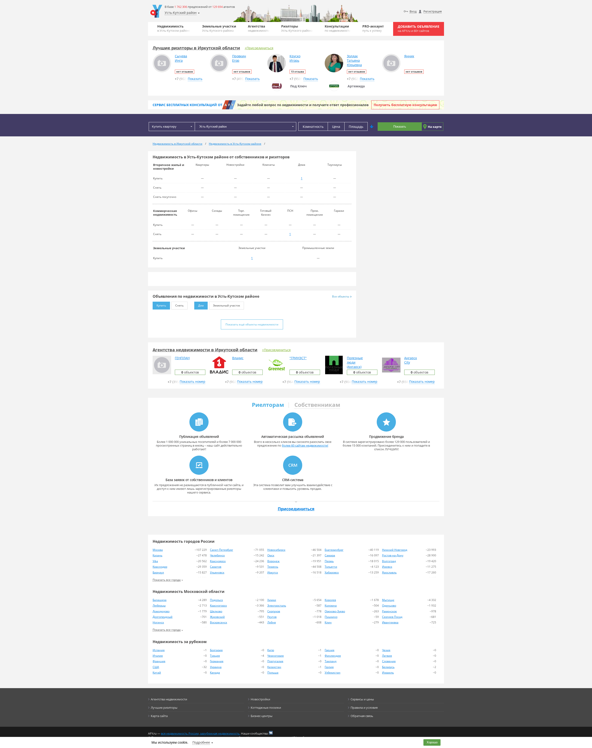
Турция (215, 656)
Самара (330, 555)
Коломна (331, 605)
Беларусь (388, 667)
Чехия (386, 650)
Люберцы (159, 605)
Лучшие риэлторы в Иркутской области (196, 48)
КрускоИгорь (295, 58)
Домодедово (161, 611)
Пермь (329, 561)
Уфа (155, 561)
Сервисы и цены (362, 699)
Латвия (387, 656)
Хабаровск (332, 572)
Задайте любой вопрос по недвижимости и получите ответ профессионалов (303, 105)
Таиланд (330, 661)
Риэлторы (297, 28)
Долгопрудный (163, 617)
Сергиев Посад (392, 617)
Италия (158, 656)
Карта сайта (159, 716)
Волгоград (389, 561)
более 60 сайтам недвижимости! (305, 445)
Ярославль (389, 572)
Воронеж (273, 561)
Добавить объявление (418, 28)
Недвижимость (173, 28)
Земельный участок (226, 305)
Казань (157, 555)
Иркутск (272, 572)
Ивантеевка (390, 622)
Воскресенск (218, 622)
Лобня (271, 622)
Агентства (258, 28)
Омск (270, 555)
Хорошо (432, 742)
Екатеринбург (334, 550)
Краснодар (160, 567)
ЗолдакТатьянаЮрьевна (354, 60)
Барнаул (158, 572)
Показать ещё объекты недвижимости (251, 324)
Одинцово (389, 605)
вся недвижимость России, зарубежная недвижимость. (200, 733)
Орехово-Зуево (335, 611)
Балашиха (159, 600)
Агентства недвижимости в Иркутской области (205, 350)
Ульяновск (217, 572)
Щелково (216, 611)
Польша (272, 672)
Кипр (270, 650)
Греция (329, 650)
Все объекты (340, 296)
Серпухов (273, 611)
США (156, 667)
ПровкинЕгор (239, 58)
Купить (161, 305)
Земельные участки (219, 28)
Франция (159, 661)
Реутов (272, 617)
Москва (158, 550)
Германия (216, 661)
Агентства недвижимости (169, 699)
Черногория (275, 656)
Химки (271, 600)
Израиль (388, 672)
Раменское (389, 611)
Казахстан (274, 667)
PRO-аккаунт (373, 28)
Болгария (216, 650)
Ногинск (158, 622)
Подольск (216, 600)
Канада (215, 672)
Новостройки (260, 699)
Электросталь (276, 605)
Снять (179, 305)
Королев (330, 600)
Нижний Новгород (394, 550)
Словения (389, 661)
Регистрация (432, 11)
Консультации (338, 28)
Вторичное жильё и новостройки (168, 167)
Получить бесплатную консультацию (405, 105)
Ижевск (387, 567)
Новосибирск (276, 550)
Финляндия (333, 656)
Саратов (215, 567)
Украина (216, 667)
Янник (409, 56)
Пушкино (331, 617)
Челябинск (217, 555)
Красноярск (218, 561)
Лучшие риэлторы (164, 707)
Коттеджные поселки (266, 707)
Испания (159, 650)
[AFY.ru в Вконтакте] (271, 733)
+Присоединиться (259, 48)
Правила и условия (364, 707)
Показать (399, 126)
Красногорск (218, 605)
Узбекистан (332, 672)
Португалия (275, 661)
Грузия (329, 667)
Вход (413, 11)
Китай (157, 672)
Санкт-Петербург (221, 550)
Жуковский (217, 617)
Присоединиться (296, 509)
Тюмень (272, 567)
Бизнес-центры (261, 716)
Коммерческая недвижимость (165, 213)
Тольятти (331, 567)
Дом (201, 305)
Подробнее (201, 742)
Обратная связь (362, 716)
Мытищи (388, 600)
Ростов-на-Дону (392, 555)
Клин (328, 622)
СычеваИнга (181, 58)
